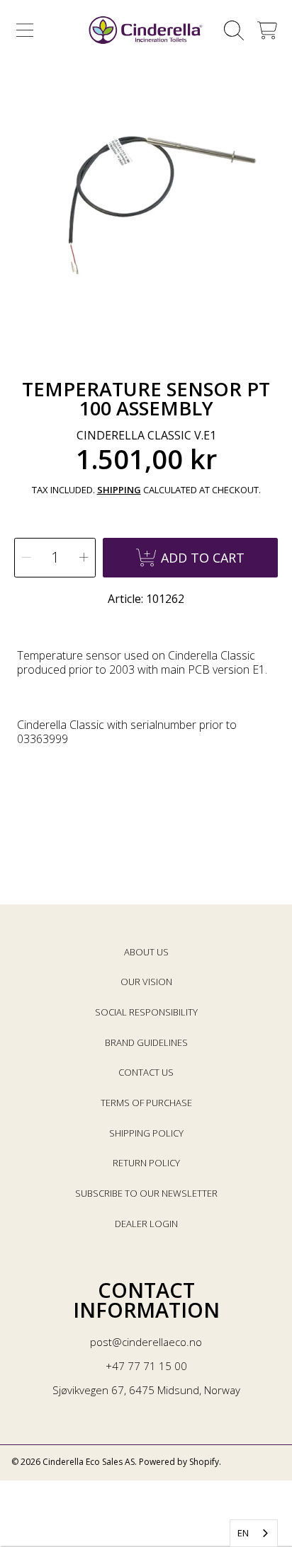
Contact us (146, 1072)
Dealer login (146, 1223)
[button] (24, 30)
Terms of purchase (146, 1102)
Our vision (146, 981)
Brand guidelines (146, 1042)
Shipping (119, 490)
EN (243, 1532)
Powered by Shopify (179, 1462)
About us (146, 951)
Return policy (146, 1162)
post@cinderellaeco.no (146, 1342)
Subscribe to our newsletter (146, 1193)
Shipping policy (146, 1133)
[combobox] (254, 1533)
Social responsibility (146, 1012)
